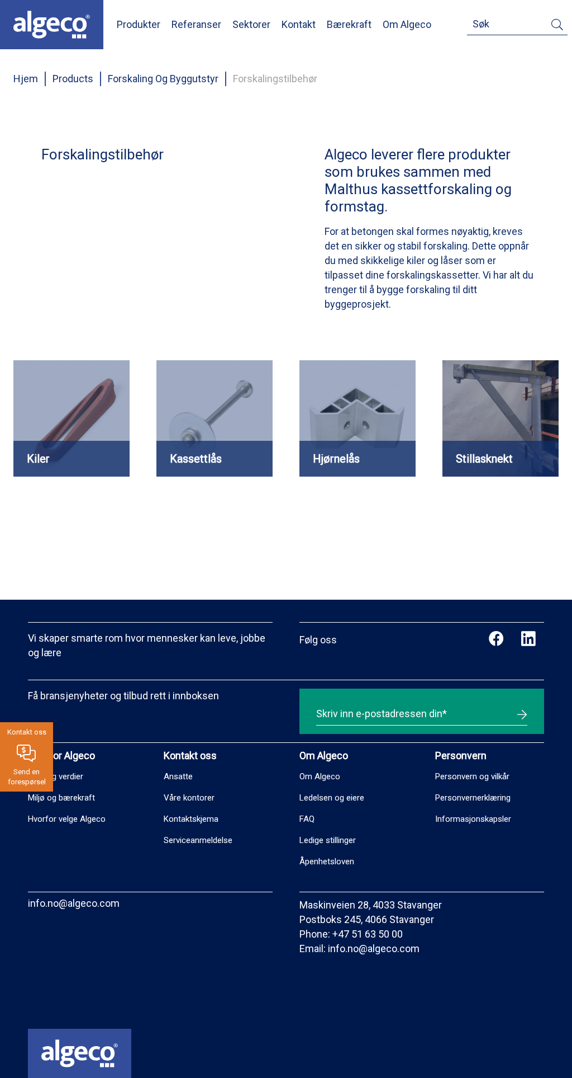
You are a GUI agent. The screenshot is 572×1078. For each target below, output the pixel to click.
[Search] (557, 26)
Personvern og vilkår (472, 776)
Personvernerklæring (473, 798)
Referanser (196, 24)
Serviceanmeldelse (198, 840)
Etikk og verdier (55, 776)
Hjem (25, 78)
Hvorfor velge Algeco (67, 819)
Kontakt (299, 24)
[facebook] (496, 640)
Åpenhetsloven (326, 861)
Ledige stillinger (327, 840)
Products (73, 78)
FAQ (306, 819)
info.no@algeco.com (74, 903)
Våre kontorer (189, 798)
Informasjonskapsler (473, 819)
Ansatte (178, 776)
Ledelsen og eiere (331, 798)
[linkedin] (528, 640)
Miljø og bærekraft (61, 798)
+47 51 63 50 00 (367, 934)
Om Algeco (407, 24)
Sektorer (251, 24)
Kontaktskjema (191, 819)
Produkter (138, 24)
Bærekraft (349, 24)
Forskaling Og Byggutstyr (163, 78)
